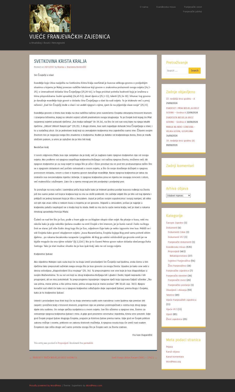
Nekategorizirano (178, 255)
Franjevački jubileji (192, 11)
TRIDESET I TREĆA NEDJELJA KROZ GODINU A (53, 357)
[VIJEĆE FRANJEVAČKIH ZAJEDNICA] (50, 31)
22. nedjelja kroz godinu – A (180, 98)
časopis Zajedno (174, 222)
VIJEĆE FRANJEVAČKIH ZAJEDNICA (69, 36)
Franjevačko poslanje (179, 285)
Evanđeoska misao (166, 7)
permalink (88, 343)
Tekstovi (170, 295)
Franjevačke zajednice (177, 270)
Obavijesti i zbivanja (176, 290)
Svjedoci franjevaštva (179, 260)
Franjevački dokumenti (179, 242)
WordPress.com (94, 385)
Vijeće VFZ (171, 309)
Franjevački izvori (193, 7)
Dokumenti (171, 227)
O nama (144, 7)
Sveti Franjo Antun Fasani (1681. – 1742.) (134, 357)
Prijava (169, 346)
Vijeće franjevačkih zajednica (181, 300)
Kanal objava (173, 351)
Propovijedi (63, 343)
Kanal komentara (175, 356)
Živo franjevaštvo (177, 265)
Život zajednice (174, 319)
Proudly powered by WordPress (45, 385)
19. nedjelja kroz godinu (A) (181, 140)
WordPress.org (173, 361)
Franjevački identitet (176, 275)
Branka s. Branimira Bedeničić (71, 67)
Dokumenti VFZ (176, 237)
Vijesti (169, 314)
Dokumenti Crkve (176, 232)
